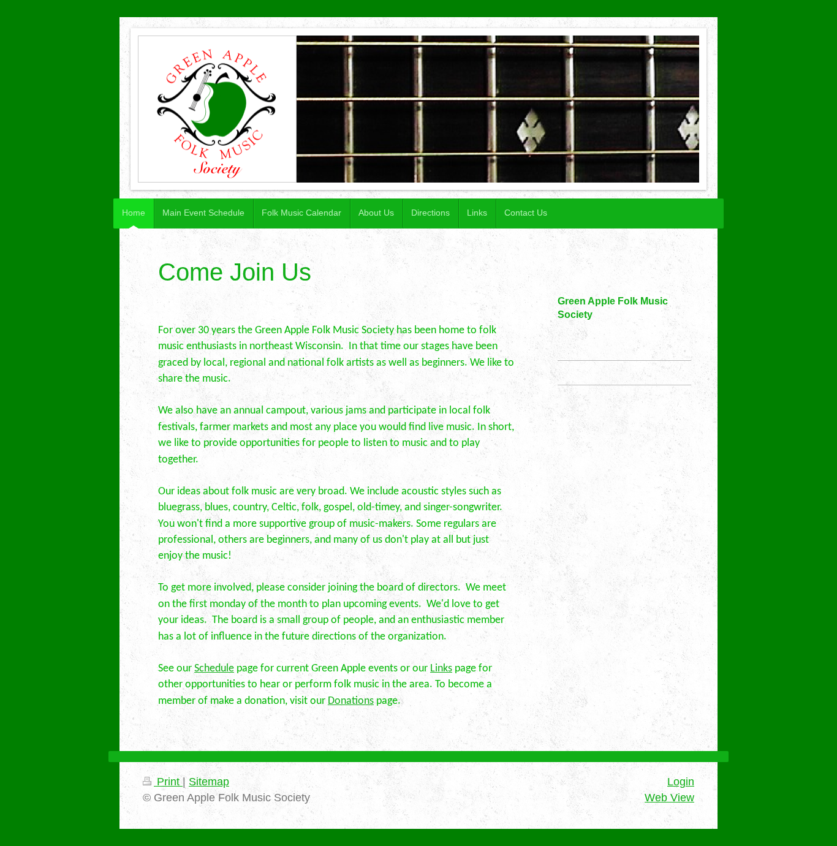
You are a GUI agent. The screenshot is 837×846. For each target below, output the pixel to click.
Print (168, 782)
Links (441, 668)
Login (680, 782)
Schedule (214, 668)
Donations (351, 701)
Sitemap (209, 782)
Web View (669, 797)
